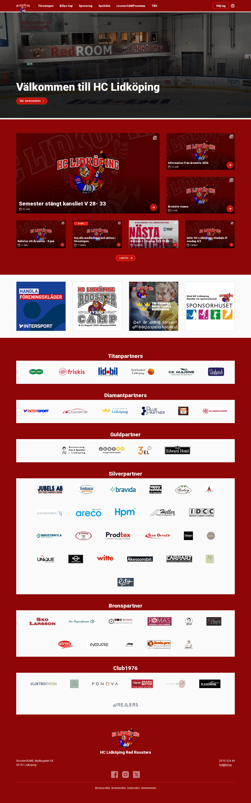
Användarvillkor (118, 788)
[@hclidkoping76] (125, 774)
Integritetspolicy (148, 788)
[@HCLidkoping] (136, 774)
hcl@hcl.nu (225, 765)
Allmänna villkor (102, 788)
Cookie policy (133, 788)
